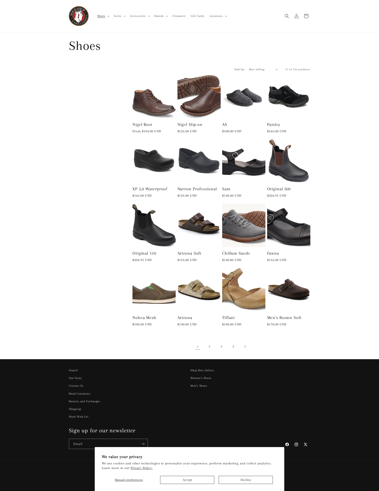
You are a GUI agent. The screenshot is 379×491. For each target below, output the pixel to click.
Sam (226, 189)
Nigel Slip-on (190, 124)
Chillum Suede (236, 253)
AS (224, 124)
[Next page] (245, 346)
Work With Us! (79, 416)
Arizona (184, 317)
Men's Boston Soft (284, 317)
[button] (103, 16)
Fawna (273, 253)
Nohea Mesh (144, 317)
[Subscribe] (143, 444)
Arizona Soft (189, 253)
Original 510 (144, 253)
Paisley (273, 124)
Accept (187, 480)
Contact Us (76, 385)
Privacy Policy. (142, 468)
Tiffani (228, 317)
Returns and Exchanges (84, 401)
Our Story (75, 378)
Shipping (75, 409)
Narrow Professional (197, 189)
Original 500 (279, 189)
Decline (246, 480)
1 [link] (197, 346)
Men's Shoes (198, 385)
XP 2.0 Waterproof (149, 189)
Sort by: (239, 69)
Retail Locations (80, 393)
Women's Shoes (200, 378)
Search (73, 370)
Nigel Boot (142, 124)
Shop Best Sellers (202, 370)
